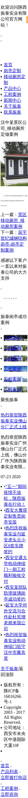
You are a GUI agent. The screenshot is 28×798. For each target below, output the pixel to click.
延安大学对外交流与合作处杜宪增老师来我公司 (15, 617)
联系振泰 (12, 112)
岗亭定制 (12, 70)
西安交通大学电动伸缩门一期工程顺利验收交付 (15, 569)
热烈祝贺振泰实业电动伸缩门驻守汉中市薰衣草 (15, 646)
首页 (8, 64)
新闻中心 (12, 100)
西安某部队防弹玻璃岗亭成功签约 (15, 593)
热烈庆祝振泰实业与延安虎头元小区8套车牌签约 (15, 540)
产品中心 (12, 88)
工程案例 (12, 94)
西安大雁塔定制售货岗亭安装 (15, 516)
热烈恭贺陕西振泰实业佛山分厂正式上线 (14, 421)
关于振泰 (12, 106)
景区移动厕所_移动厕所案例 (14, 220)
